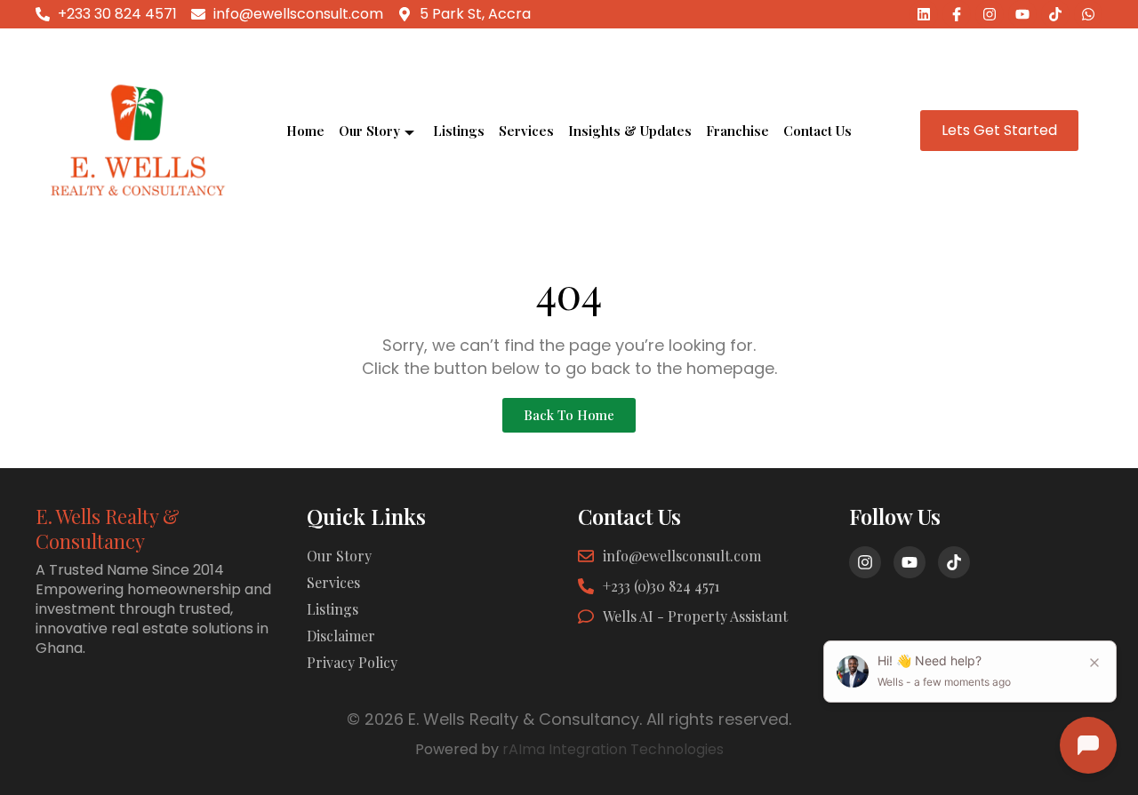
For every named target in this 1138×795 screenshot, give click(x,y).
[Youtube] (1022, 14)
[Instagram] (989, 14)
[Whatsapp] (1088, 14)
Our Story (369, 130)
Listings (459, 130)
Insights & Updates (630, 130)
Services (526, 130)
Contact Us (817, 130)
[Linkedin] (924, 14)
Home (305, 130)
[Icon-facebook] (956, 14)
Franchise (737, 130)
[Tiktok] (1055, 14)
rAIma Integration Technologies (613, 749)
